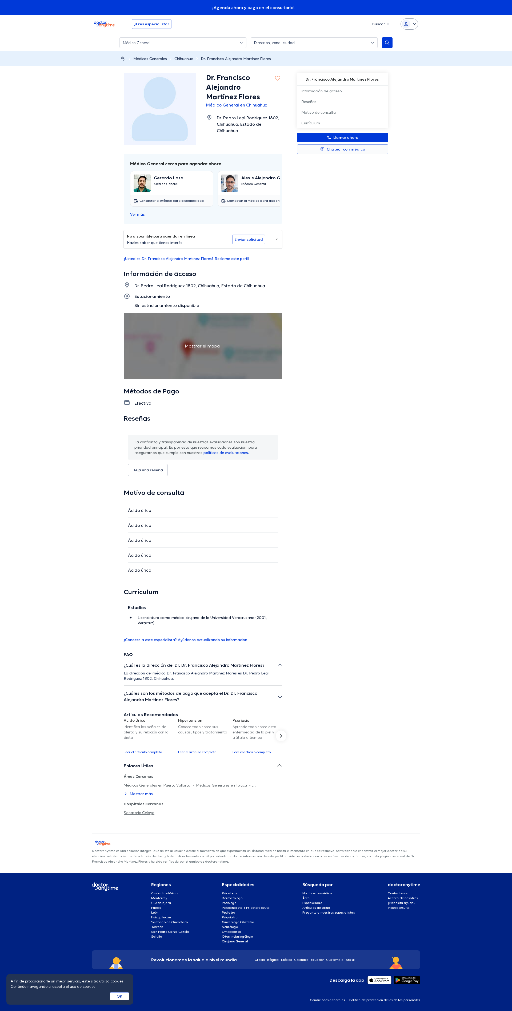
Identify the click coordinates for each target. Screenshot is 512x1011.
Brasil (350, 960)
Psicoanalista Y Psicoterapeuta (246, 908)
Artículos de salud (316, 908)
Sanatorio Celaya (139, 812)
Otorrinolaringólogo (237, 936)
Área (306, 898)
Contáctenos (398, 893)
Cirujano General (235, 941)
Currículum (310, 123)
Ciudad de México (165, 893)
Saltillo (156, 936)
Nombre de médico (317, 893)
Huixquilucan (161, 917)
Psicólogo (229, 893)
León (154, 912)
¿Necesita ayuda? (401, 903)
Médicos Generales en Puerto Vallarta (157, 785)
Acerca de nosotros (403, 898)
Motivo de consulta (318, 112)
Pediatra (228, 912)
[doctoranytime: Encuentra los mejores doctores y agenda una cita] (122, 59)
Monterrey (159, 898)
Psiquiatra (230, 917)
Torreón (157, 927)
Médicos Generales (150, 58)
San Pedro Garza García (170, 932)
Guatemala (335, 960)
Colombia (301, 960)
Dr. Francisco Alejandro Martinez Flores (236, 58)
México (286, 960)
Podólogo (229, 903)
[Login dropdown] (409, 24)
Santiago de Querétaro (169, 922)
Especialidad (312, 903)
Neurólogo (230, 927)
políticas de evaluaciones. (226, 452)
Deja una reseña (148, 470)
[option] (149, 736)
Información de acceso (321, 91)
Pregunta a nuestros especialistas (328, 912)
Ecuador (317, 960)
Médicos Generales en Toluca (222, 785)
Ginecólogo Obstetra (238, 922)
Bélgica (273, 960)
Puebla (156, 908)
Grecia (260, 960)
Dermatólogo (232, 898)
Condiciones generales (327, 1000)
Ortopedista (231, 932)
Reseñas (309, 101)
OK (119, 996)
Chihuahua (183, 58)
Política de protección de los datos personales (384, 1000)
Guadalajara (161, 903)
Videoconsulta (399, 908)
